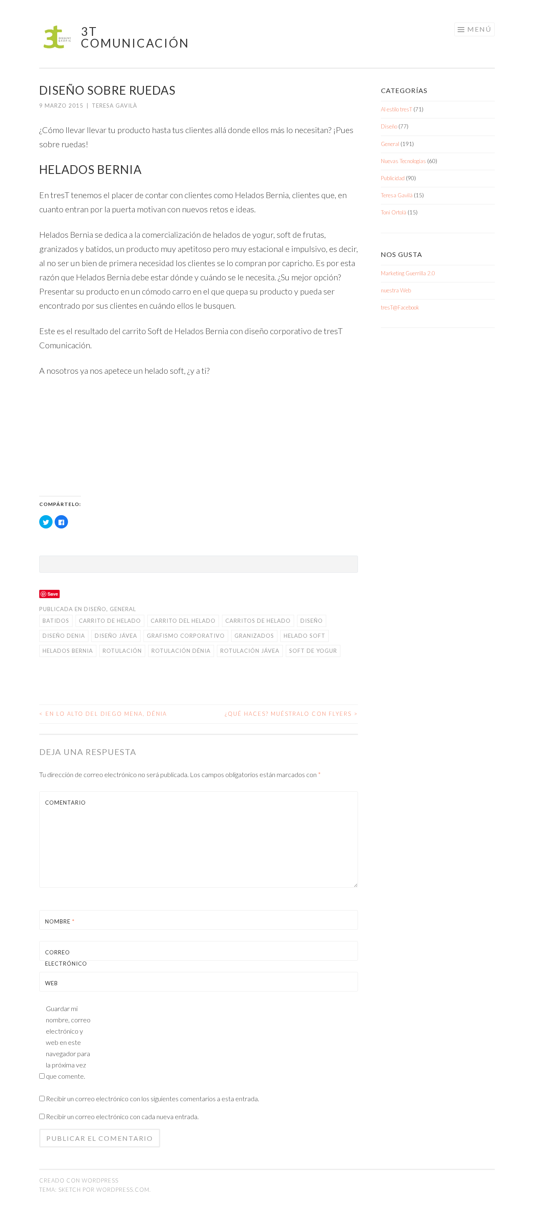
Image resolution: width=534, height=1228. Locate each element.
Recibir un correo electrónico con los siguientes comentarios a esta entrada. (152, 1098)
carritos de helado (258, 620)
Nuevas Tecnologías (403, 161)
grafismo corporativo (186, 635)
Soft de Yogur (313, 650)
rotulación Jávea (250, 650)
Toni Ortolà (393, 212)
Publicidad (393, 178)
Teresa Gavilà (114, 105)
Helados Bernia (68, 650)
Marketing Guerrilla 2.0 (408, 273)
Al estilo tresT (396, 109)
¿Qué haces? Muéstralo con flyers (291, 713)
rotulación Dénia (181, 650)
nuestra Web (396, 290)
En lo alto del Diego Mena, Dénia (103, 713)
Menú (479, 29)
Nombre (60, 921)
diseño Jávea (116, 635)
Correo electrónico (65, 963)
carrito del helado (183, 620)
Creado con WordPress (78, 1180)
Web (51, 983)
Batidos (56, 620)
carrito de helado (110, 620)
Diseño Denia (64, 635)
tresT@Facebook (400, 307)
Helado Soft (304, 635)
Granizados (254, 635)
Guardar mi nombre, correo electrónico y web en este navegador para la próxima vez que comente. (68, 1042)
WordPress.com (122, 1189)
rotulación (122, 650)
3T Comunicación (135, 37)
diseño (311, 620)
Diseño (95, 609)
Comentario (65, 802)
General (123, 609)
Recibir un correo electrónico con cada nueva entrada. (122, 1116)
